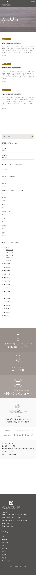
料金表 (4, 557)
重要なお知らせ (6, 183)
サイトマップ (6, 561)
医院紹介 (4, 539)
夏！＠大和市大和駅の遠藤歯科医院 (11, 67)
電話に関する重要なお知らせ (9, 176)
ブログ (4, 551)
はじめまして (5, 197)
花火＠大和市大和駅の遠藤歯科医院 (11, 43)
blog (5, 39)
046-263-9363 (18, 340)
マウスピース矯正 (6, 211)
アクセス (4, 548)
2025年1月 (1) (9, 260)
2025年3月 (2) (9, 255)
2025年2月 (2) (9, 257)
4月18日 (4, 219)
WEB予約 (18, 363)
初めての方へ (6, 542)
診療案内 (4, 545)
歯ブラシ (4, 226)
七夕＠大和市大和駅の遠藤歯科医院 (11, 94)
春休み (3, 233)
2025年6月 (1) (9, 252)
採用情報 (4, 554)
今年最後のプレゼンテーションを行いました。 (14, 190)
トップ (4, 536)
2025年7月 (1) (9, 250)
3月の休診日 (5, 169)
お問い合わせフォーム (18, 386)
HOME (16, 33)
